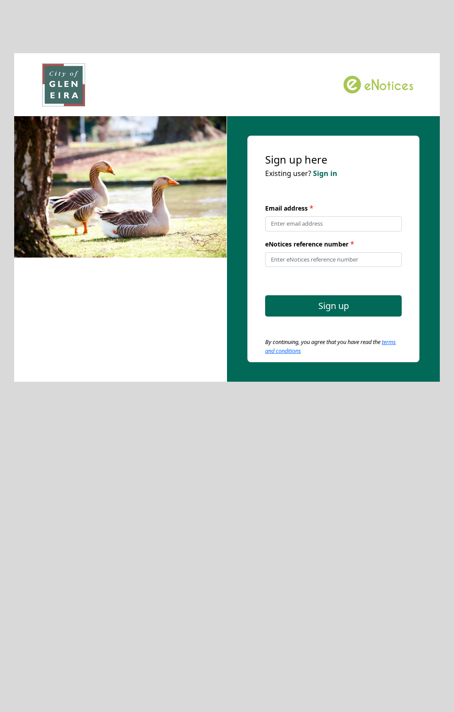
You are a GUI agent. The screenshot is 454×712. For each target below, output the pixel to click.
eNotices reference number (306, 244)
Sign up (333, 306)
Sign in (325, 173)
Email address (286, 208)
